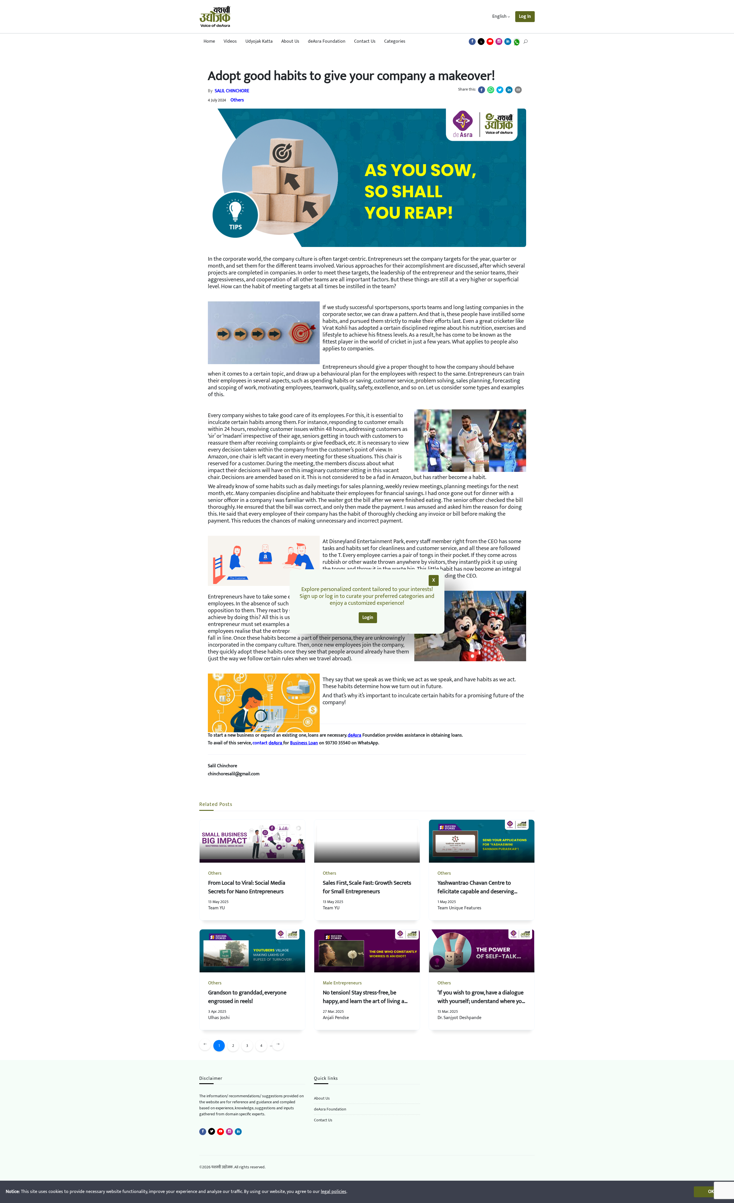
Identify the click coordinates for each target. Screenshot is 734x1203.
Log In (525, 16)
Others (237, 100)
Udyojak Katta (259, 41)
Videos (230, 41)
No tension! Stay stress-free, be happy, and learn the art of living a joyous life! (363, 1001)
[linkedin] (509, 89)
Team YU (216, 908)
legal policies (333, 1192)
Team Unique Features (459, 908)
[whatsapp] (490, 89)
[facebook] (481, 89)
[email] (518, 89)
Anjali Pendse (336, 1018)
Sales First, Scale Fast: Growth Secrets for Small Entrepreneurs (367, 887)
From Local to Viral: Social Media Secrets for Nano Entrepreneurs (246, 887)
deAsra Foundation (326, 41)
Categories (394, 41)
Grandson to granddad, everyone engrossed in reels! (247, 997)
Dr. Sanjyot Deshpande (459, 1018)
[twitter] (499, 89)
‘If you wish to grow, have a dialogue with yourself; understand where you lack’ (481, 1001)
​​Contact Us (323, 1120)
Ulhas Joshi (219, 1018)
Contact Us (365, 41)
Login (367, 617)
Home (209, 41)
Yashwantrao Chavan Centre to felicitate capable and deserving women (476, 891)
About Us (290, 41)
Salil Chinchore (232, 91)
